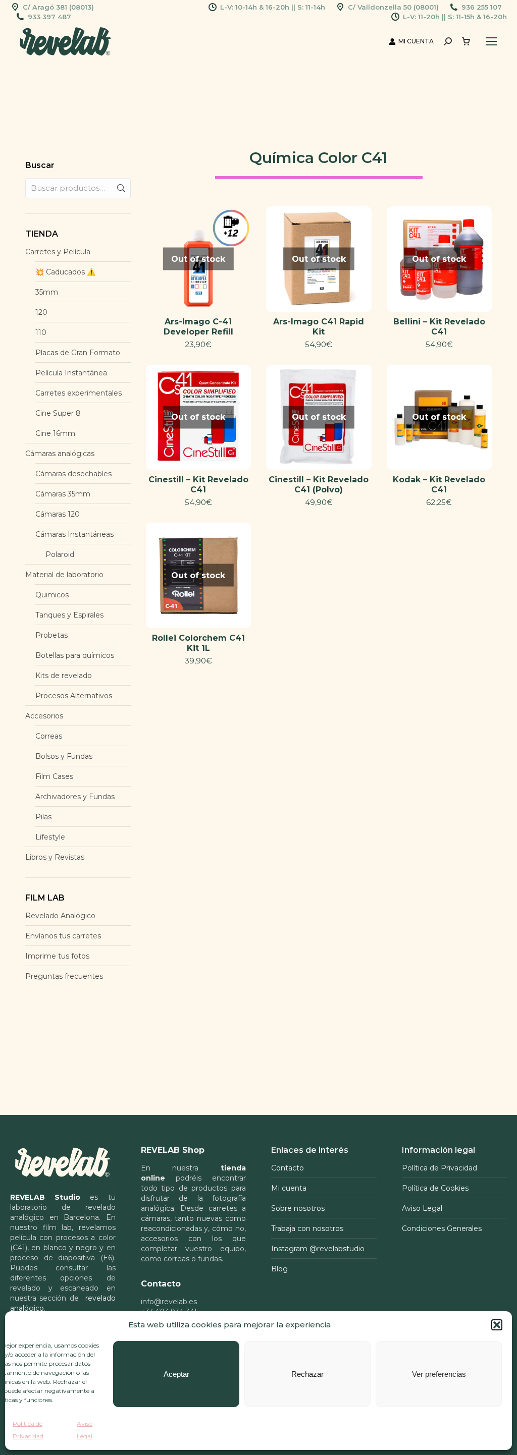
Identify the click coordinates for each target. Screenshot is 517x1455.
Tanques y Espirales (69, 615)
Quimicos (52, 594)
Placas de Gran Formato (77, 352)
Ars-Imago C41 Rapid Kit (318, 327)
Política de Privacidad (439, 1167)
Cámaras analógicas (59, 453)
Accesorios (44, 715)
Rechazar (307, 1374)
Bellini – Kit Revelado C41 (439, 327)
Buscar (120, 188)
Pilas (43, 816)
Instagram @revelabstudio (318, 1248)
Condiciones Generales (442, 1228)
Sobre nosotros (298, 1208)
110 (40, 332)
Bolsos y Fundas (63, 756)
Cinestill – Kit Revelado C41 (198, 484)
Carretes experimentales (78, 393)
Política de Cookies (435, 1188)
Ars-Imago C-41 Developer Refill (198, 327)
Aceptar (176, 1374)
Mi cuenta (288, 1188)
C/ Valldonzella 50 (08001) (393, 7)
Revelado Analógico (60, 915)
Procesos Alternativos (73, 695)
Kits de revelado (63, 675)
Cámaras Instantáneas (74, 534)
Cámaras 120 (57, 514)
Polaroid (59, 554)
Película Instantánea (71, 372)
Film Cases (54, 776)
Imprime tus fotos (57, 956)
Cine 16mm (55, 433)
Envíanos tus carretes (63, 935)
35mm (46, 292)
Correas (48, 736)
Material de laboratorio (64, 574)
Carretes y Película (57, 251)
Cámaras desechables (73, 473)
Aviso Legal (422, 1208)
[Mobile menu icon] (491, 41)
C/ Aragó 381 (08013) (58, 7)
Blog (279, 1268)
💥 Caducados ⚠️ (65, 271)
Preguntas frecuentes (64, 976)
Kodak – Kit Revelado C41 (439, 484)
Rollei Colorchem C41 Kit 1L (198, 643)
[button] (497, 1325)
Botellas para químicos (74, 655)
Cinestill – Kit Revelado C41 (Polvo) (319, 484)
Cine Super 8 (58, 413)
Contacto (287, 1167)
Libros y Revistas (54, 857)
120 (41, 312)
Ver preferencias (439, 1374)
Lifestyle (50, 837)
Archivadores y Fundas (75, 796)
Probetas (51, 635)
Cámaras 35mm (62, 493)
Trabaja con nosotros (307, 1228)
